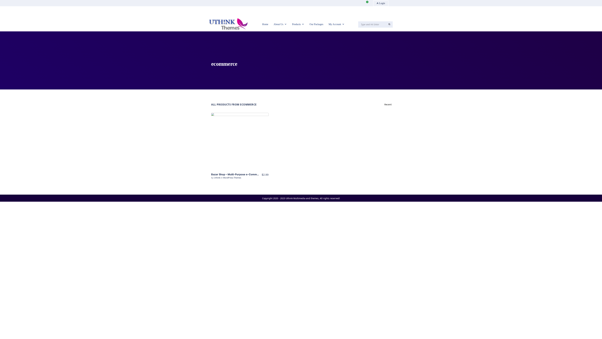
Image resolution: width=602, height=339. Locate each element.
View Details (240, 137)
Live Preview (240, 146)
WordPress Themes (232, 177)
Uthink (217, 177)
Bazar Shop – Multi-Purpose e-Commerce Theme (241, 174)
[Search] (389, 24)
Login (381, 3)
